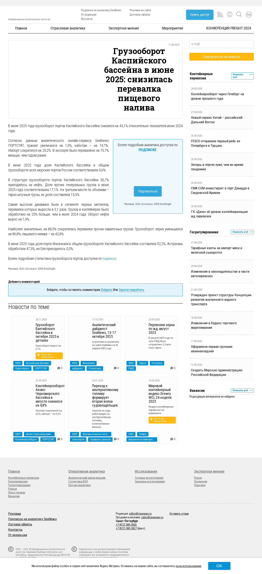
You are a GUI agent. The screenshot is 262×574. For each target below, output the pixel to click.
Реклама (14, 514)
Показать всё (238, 76)
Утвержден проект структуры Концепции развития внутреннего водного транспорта (221, 299)
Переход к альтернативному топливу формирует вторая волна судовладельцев (105, 395)
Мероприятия (172, 28)
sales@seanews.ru (152, 517)
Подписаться (147, 191)
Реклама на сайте (140, 10)
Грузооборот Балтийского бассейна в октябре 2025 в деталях (47, 332)
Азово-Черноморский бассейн (40, 434)
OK (219, 566)
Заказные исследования (150, 481)
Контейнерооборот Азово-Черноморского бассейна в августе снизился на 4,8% (50, 395)
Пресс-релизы (16, 492)
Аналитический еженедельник (87, 477)
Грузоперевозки (18, 481)
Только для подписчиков (47, 355)
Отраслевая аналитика (68, 28)
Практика (200, 485)
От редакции (88, 14)
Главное (21, 28)
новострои (78, 439)
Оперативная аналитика (86, 471)
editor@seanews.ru (140, 513)
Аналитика (89, 363)
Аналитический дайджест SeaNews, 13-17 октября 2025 (104, 331)
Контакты (87, 18)
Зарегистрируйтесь (131, 290)
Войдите (106, 290)
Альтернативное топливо (97, 434)
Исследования (146, 471)
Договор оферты (140, 14)
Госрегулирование (19, 485)
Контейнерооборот (26, 439)
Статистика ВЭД (78, 481)
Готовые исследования (149, 477)
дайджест (77, 368)
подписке (109, 258)
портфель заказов (100, 439)
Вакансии (14, 496)
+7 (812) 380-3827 (126, 528)
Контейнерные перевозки (23, 477)
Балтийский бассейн (37, 363)
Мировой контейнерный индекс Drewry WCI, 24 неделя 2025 (160, 393)
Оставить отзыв (179, 513)
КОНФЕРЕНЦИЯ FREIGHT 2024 (228, 28)
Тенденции (200, 481)
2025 (17, 363)
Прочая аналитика (79, 485)
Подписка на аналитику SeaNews (101, 10)
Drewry (142, 434)
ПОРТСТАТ (41, 368)
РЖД (131, 368)
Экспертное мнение (123, 28)
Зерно (142, 363)
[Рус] (10, 540)
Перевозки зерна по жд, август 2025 (162, 329)
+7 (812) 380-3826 (126, 524)
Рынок (198, 477)
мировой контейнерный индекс (143, 439)
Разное (12, 488)
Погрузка (157, 363)
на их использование (188, 566)
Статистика (95, 368)
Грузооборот (22, 368)
